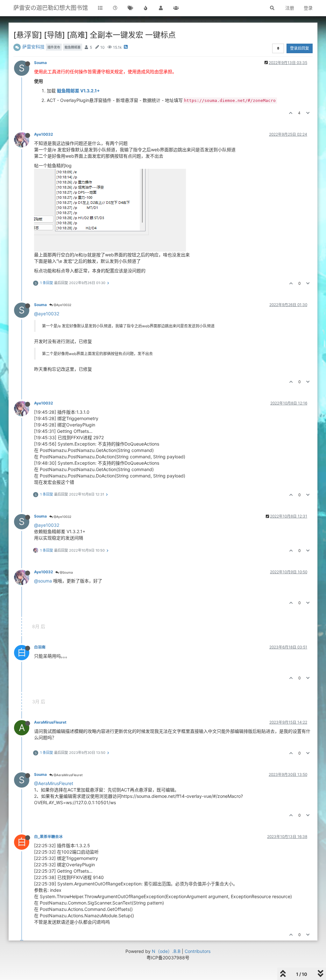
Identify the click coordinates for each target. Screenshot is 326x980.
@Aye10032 (62, 305)
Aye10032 (43, 134)
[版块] (100, 8)
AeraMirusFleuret (50, 722)
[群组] (176, 8)
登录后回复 (299, 48)
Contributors (197, 951)
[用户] (160, 8)
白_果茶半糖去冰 (48, 836)
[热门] (145, 8)
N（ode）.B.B (166, 951)
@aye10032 (46, 313)
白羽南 (40, 647)
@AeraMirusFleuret (68, 775)
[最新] (115, 8)
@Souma (66, 572)
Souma (40, 62)
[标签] (130, 8)
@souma (43, 580)
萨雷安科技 (33, 46)
